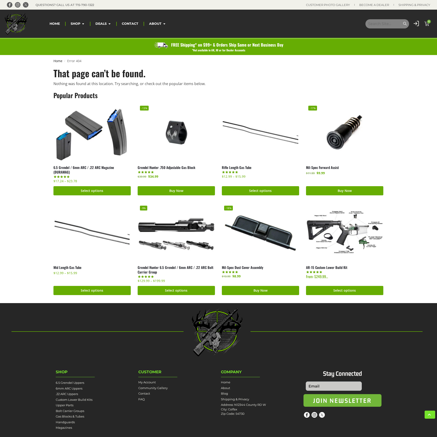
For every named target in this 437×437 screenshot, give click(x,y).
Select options (92, 190)
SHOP (61, 372)
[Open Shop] (83, 23)
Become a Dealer (374, 5)
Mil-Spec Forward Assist (322, 167)
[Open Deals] (109, 23)
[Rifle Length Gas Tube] (260, 132)
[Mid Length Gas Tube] (92, 232)
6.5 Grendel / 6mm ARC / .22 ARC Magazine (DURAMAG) (83, 169)
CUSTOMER (149, 372)
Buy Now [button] (176, 190)
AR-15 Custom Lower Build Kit (326, 267)
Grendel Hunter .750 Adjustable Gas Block (166, 167)
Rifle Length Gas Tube (236, 167)
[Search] (405, 23)
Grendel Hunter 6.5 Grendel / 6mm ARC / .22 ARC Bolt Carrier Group (175, 269)
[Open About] (164, 23)
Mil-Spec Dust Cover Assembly (242, 267)
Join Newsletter (342, 400)
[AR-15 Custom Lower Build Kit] (344, 232)
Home (57, 61)
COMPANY (231, 372)
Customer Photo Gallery (328, 5)
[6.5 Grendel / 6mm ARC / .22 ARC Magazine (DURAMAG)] (92, 132)
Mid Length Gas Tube (67, 267)
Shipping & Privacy (414, 5)
